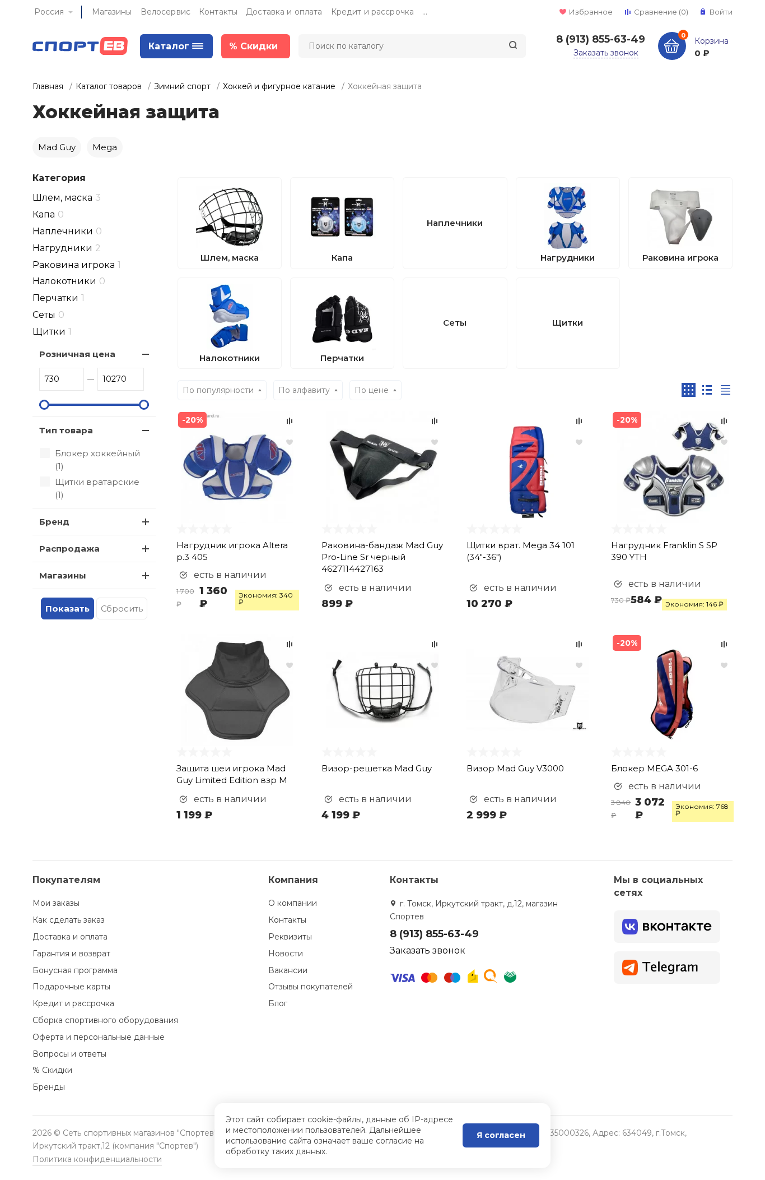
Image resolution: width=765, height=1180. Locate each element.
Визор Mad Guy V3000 (515, 768)
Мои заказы (56, 903)
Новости (285, 953)
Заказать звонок (605, 53)
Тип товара (66, 430)
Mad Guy (57, 147)
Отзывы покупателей (310, 987)
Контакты (218, 12)
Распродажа (69, 548)
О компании (292, 903)
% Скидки (52, 1070)
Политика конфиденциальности (97, 1159)
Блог (277, 1003)
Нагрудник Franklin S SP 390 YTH (664, 551)
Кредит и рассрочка (372, 12)
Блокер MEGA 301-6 (654, 768)
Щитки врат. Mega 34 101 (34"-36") (521, 551)
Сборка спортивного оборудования (105, 1020)
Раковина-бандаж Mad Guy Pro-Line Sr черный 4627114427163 (382, 557)
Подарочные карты (71, 987)
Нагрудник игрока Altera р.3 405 (232, 551)
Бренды (48, 1087)
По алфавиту (304, 390)
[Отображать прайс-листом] (726, 390)
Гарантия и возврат (71, 953)
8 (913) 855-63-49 (600, 39)
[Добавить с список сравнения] (289, 421)
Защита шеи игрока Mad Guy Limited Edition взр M (231, 774)
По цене (371, 390)
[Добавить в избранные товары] (289, 442)
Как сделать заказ (68, 920)
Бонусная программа (75, 970)
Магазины (112, 12)
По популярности (218, 390)
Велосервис (165, 12)
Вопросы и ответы (69, 1054)
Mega (104, 147)
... (424, 12)
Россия (49, 12)
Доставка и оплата (284, 12)
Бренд (54, 521)
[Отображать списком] (707, 390)
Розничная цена (77, 354)
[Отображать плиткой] (689, 390)
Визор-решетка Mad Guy (376, 768)
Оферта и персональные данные (98, 1037)
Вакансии (287, 970)
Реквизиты (290, 937)
